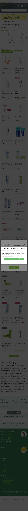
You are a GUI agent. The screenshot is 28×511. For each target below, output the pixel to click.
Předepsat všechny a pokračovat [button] (14, 258)
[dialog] (14, 255)
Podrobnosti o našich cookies (7, 256)
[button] (14, 262)
